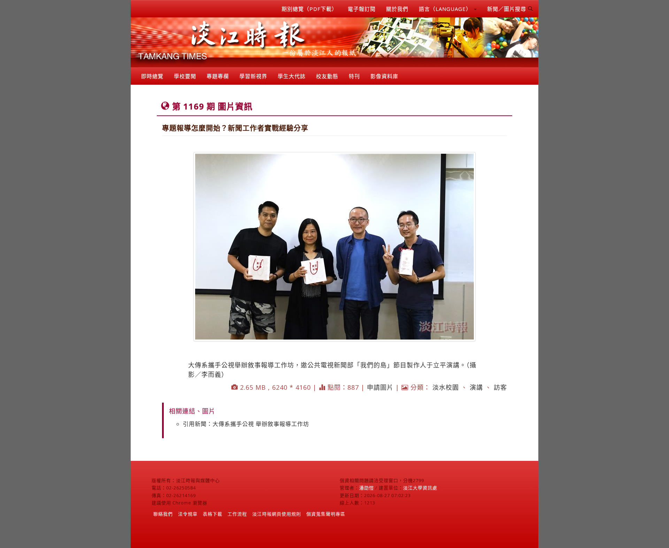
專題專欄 (218, 76)
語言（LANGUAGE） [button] (446, 8)
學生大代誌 (292, 76)
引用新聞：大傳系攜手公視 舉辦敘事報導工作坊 (246, 424)
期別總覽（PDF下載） (309, 8)
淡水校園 (445, 387)
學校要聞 (185, 76)
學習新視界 (253, 76)
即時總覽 (152, 76)
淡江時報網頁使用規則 (276, 514)
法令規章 (188, 514)
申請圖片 (380, 387)
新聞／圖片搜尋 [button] (507, 8)
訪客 (500, 387)
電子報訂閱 (362, 8)
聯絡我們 (163, 514)
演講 (476, 387)
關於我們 (397, 8)
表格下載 (212, 514)
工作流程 (237, 514)
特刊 (354, 76)
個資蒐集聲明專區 (325, 514)
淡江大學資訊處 (420, 488)
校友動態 (327, 76)
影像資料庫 (384, 76)
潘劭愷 (366, 488)
